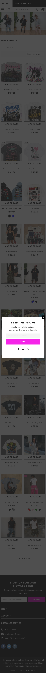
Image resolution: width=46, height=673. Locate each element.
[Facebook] (18, 349)
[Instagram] (27, 349)
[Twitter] (23, 349)
